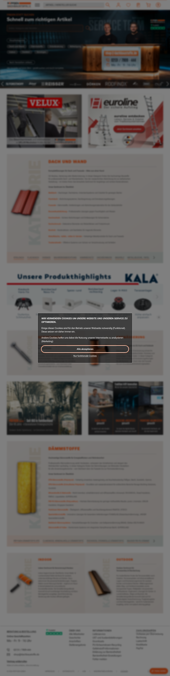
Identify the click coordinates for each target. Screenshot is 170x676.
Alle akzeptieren (85, 349)
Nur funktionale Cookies (85, 356)
